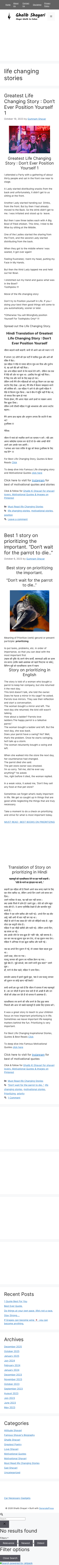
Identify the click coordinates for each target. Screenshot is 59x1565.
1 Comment (14, 1097)
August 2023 (11, 1393)
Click (14, 462)
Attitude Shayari (13, 1430)
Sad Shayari (10, 1467)
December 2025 (13, 1346)
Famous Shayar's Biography (19, 1435)
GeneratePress (46, 1508)
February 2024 (12, 1365)
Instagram (38, 480)
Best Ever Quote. (13, 1306)
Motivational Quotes (15, 1453)
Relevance (8, 1543)
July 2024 (9, 1360)
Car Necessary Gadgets (17, 1498)
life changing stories (19, 510)
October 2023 (11, 1384)
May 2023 (9, 1407)
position (8, 515)
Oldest (40, 1543)
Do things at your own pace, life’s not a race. (28, 1310)
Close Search (10, 1558)
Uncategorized (12, 1472)
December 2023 (13, 1374)
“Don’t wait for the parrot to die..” (26, 1085)
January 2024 (11, 1370)
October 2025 (11, 1351)
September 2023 (13, 1388)
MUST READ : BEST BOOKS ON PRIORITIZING (29, 822)
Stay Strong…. (12, 1315)
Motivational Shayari (15, 1458)
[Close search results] (4, 1524)
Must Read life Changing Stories (25, 506)
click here (37, 473)
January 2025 (11, 1356)
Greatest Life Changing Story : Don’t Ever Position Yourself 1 (29, 104)
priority (21, 1093)
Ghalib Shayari (12, 1439)
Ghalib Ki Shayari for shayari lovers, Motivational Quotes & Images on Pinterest (29, 494)
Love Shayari (11, 1449)
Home (8, 5)
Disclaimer (37, 5)
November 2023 (13, 1379)
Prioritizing (10, 1093)
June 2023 (10, 1402)
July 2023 (9, 1398)
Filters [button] (7, 1538)
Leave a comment (18, 519)
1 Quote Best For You (15, 1301)
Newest (25, 1543)
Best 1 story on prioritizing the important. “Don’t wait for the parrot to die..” (28, 543)
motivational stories (42, 510)
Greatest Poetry (13, 1444)
